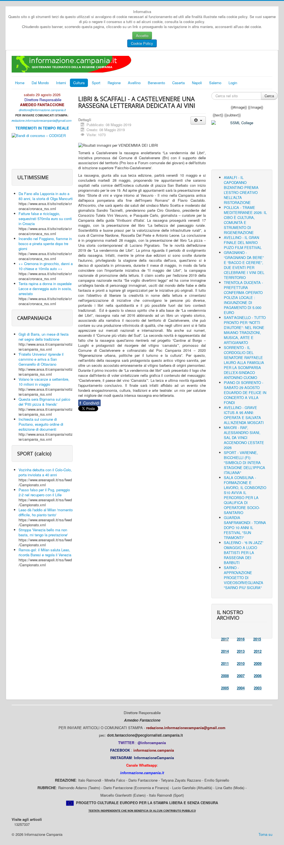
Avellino (134, 82)
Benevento (156, 82)
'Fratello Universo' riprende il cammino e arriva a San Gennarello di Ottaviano (41, 359)
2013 (241, 651)
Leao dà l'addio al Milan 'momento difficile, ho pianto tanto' (46, 512)
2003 (258, 688)
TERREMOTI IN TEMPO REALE (42, 128)
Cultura (79, 82)
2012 (258, 651)
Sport (96, 82)
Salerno (215, 82)
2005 (225, 688)
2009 (258, 663)
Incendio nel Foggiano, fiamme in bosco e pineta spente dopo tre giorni (45, 243)
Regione (114, 82)
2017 (225, 639)
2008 (225, 675)
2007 (241, 675)
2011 (225, 663)
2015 (257, 639)
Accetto (142, 35)
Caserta (178, 82)
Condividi (89, 403)
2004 (241, 688)
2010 (241, 663)
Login (233, 82)
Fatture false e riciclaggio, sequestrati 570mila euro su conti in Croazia (45, 218)
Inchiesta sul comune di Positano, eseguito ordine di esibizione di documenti (41, 424)
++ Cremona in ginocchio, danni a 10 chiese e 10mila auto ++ (46, 266)
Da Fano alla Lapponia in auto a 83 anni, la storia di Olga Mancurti (46, 196)
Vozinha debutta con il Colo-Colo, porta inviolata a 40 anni (45, 472)
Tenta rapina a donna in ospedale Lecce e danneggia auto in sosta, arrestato (45, 288)
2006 (258, 675)
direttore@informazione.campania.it (42, 110)
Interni (61, 82)
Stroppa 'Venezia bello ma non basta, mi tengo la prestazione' (43, 532)
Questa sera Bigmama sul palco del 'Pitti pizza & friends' (44, 402)
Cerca (269, 95)
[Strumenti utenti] (198, 120)
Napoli (197, 82)
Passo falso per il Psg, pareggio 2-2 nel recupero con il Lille (44, 492)
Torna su (265, 834)
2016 (241, 639)
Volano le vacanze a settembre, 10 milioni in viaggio (44, 382)
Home (19, 82)
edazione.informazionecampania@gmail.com (42, 120)
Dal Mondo (40, 82)
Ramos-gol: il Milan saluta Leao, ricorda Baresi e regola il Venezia (45, 552)
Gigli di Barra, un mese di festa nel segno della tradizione (44, 336)
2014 (225, 651)
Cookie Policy (142, 43)
